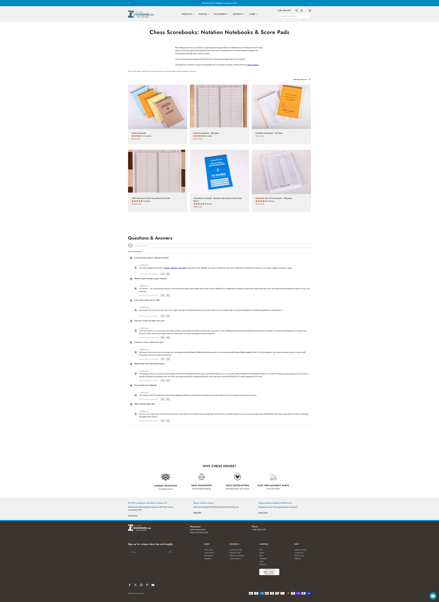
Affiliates (263, 558)
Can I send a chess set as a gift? (147, 300)
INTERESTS (237, 14)
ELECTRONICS (220, 14)
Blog (261, 555)
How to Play (196, 352)
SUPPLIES (203, 14)
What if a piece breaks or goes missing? (151, 278)
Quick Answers (300, 550)
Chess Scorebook (139, 133)
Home (129, 71)
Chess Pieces (209, 552)
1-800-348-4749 (284, 10)
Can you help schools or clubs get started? (152, 258)
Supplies (207, 558)
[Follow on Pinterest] (147, 584)
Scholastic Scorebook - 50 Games (269, 133)
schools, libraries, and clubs (175, 268)
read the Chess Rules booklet (240, 352)
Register (297, 558)
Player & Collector (237, 555)
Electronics (208, 555)
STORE (252, 14)
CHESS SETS (187, 14)
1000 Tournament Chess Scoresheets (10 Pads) (151, 198)
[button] (162, 273)
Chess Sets (208, 550)
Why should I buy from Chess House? (150, 363)
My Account (299, 555)
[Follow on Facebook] (129, 584)
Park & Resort (235, 558)
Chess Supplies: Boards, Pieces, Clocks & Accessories (148, 71)
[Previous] (128, 3)
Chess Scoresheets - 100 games (206, 133)
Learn (261, 561)
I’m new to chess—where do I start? (149, 342)
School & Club (235, 552)
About (261, 552)
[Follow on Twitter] (135, 584)
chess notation (252, 65)
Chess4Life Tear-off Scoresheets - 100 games (274, 198)
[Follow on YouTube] (152, 584)
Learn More (132, 515)
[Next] (310, 3)
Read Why (197, 512)
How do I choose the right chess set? (150, 321)
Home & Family (236, 550)
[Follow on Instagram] (141, 584)
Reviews (262, 564)
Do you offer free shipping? (146, 385)
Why (261, 550)
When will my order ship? (145, 404)
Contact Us (298, 552)
